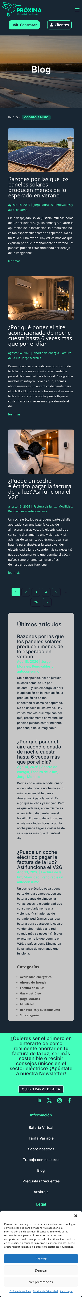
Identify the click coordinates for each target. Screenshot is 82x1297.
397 (35, 602)
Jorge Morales (43, 205)
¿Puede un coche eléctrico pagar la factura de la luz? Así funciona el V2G (39, 489)
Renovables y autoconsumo (27, 511)
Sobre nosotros (41, 1149)
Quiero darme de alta (41, 1089)
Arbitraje (41, 1192)
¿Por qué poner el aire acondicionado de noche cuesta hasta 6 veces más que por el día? (40, 335)
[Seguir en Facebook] (69, 1100)
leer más (14, 261)
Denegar (41, 1270)
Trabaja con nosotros (41, 1160)
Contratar (28, 24)
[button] (76, 1216)
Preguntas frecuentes (41, 1181)
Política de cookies (20, 1291)
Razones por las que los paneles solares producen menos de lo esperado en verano (38, 187)
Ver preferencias (41, 1282)
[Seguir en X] (49, 1100)
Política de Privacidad (45, 1291)
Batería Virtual (41, 1127)
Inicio (13, 117)
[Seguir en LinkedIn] (39, 1100)
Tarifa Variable (41, 1138)
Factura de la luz (45, 506)
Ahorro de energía (46, 353)
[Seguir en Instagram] (59, 1100)
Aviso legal (66, 1291)
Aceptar (41, 1259)
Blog (41, 1170)
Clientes (62, 24)
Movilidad (65, 506)
